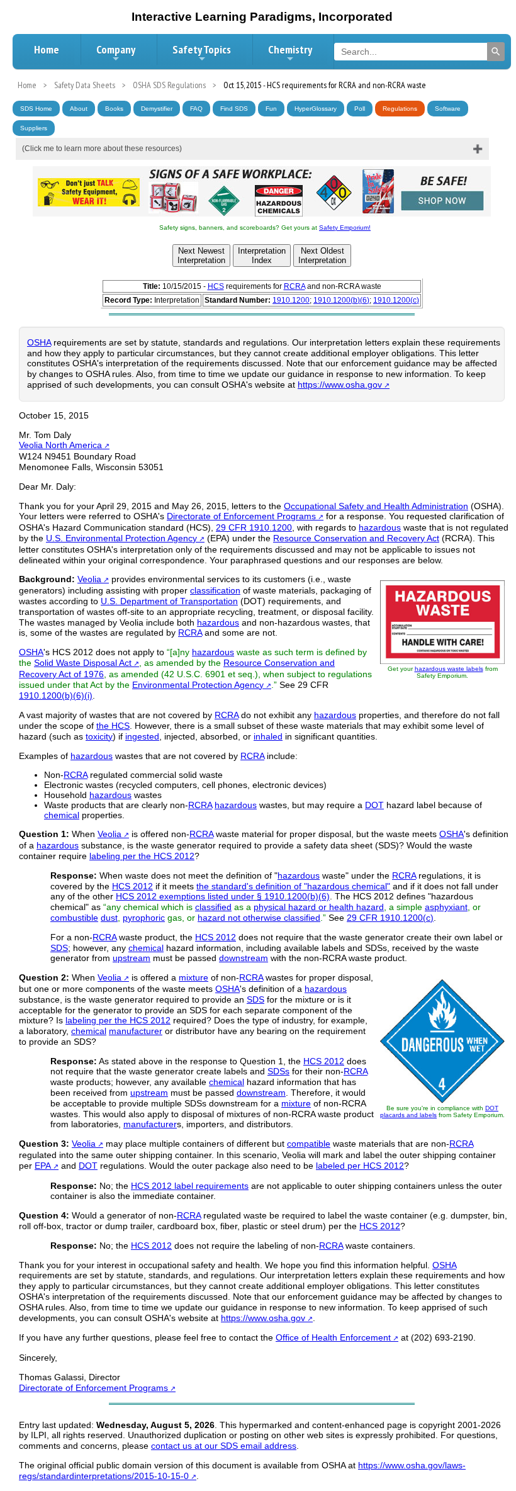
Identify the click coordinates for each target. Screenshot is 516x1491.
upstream (131, 958)
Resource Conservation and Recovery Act (356, 538)
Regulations (400, 108)
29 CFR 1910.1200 (254, 527)
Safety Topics (201, 49)
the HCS (113, 726)
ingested (142, 736)
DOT (374, 805)
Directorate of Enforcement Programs (241, 516)
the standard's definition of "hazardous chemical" (293, 886)
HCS (216, 286)
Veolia (89, 579)
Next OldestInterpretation (322, 255)
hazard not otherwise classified (259, 918)
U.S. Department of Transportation (169, 601)
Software (448, 108)
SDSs (278, 1071)
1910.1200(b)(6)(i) (56, 695)
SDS (59, 948)
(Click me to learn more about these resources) (102, 148)
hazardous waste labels (449, 668)
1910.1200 (291, 300)
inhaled (268, 736)
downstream (243, 958)
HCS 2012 (132, 886)
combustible (74, 918)
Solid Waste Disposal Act (83, 663)
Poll (359, 108)
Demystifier (156, 108)
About (78, 108)
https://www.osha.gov (340, 385)
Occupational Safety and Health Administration (376, 506)
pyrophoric (144, 918)
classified (213, 907)
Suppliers (33, 128)
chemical (61, 815)
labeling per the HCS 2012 (141, 856)
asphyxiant (446, 907)
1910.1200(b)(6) (341, 300)
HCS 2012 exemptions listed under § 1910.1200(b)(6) (223, 896)
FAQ (196, 108)
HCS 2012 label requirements (190, 1186)
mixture (193, 977)
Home (46, 49)
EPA (43, 1166)
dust (109, 918)
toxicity (99, 736)
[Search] (496, 51)
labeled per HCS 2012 (360, 1166)
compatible (308, 1144)
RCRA (294, 286)
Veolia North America (60, 445)
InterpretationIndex (262, 255)
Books (114, 108)
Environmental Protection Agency (198, 685)
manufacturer (135, 1031)
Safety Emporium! (345, 227)
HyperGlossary (315, 108)
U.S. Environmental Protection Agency (121, 538)
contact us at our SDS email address (223, 1446)
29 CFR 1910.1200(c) (390, 918)
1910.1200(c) (396, 300)
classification (215, 590)
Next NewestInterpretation (201, 255)
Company (115, 49)
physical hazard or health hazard (319, 907)
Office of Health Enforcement (333, 1337)
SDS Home (36, 108)
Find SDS (234, 108)
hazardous (380, 527)
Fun (271, 108)
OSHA (39, 342)
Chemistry (290, 49)
